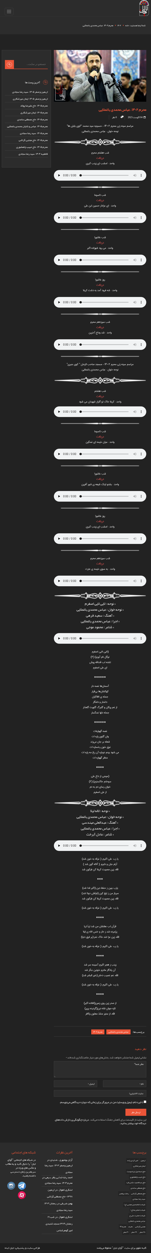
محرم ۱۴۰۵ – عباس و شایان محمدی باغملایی (27, 126)
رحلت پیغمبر (124, 1194)
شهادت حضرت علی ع (137, 1216)
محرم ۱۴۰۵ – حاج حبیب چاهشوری (32, 147)
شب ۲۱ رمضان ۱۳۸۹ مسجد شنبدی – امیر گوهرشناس (59, 1223)
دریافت (100, 158)
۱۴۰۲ (119, 25)
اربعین (143, 1160)
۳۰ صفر (126, 1232)
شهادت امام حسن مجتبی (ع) (134, 1205)
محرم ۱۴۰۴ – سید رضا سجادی (59, 1182)
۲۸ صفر (142, 1232)
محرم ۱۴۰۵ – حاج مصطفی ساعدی (32, 119)
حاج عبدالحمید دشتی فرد (135, 1183)
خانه (127, 25)
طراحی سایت (33, 1248)
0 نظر (114, 117)
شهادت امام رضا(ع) (138, 1210)
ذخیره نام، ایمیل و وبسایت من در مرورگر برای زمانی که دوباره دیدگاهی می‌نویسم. (101, 1102)
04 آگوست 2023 (135, 117)
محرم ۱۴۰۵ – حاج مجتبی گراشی (33, 140)
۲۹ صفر (134, 1232)
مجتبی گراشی (140, 1227)
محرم (131, 1227)
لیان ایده (9, 1248)
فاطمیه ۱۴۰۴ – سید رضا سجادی (33, 153)
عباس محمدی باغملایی (118, 1031)
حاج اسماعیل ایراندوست (136, 1171)
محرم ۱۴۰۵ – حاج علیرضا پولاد (34, 105)
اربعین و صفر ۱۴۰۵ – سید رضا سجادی (30, 91)
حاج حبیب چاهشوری (137, 1177)
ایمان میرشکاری (139, 1166)
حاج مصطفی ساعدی (138, 1188)
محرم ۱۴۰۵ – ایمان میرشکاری (34, 112)
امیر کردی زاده (132, 1160)
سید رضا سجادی (139, 1199)
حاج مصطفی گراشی (138, 1194)
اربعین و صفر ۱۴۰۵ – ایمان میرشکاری (30, 98)
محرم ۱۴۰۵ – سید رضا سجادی (34, 133)
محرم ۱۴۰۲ (97, 1031)
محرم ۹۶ (123, 1227)
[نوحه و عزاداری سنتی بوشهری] (144, 9)
